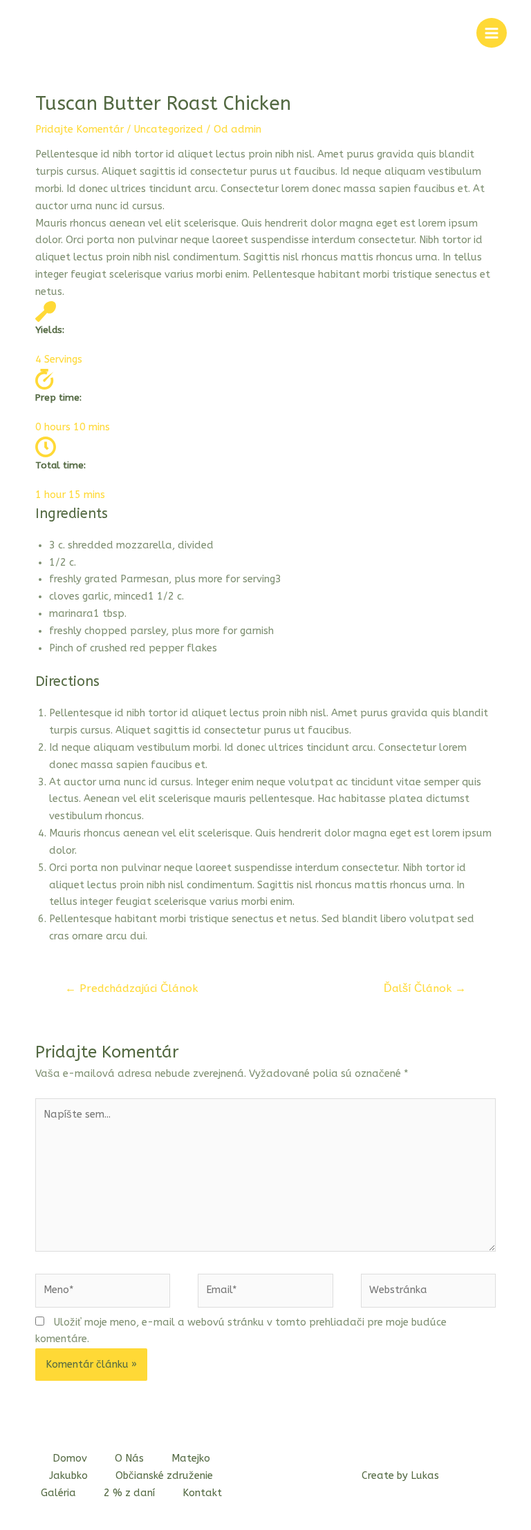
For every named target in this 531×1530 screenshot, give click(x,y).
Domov (70, 1458)
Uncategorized (168, 129)
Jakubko (68, 1476)
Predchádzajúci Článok (131, 988)
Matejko (190, 1458)
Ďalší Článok (425, 988)
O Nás (129, 1458)
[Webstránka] (428, 1293)
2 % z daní (129, 1493)
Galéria (58, 1493)
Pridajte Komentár (79, 129)
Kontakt (202, 1493)
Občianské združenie (164, 1476)
